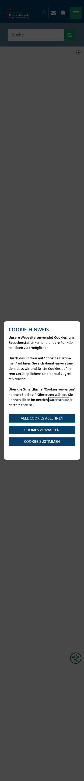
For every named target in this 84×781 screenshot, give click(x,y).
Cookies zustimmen (42, 441)
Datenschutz (59, 399)
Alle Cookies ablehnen (42, 418)
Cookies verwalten (42, 429)
